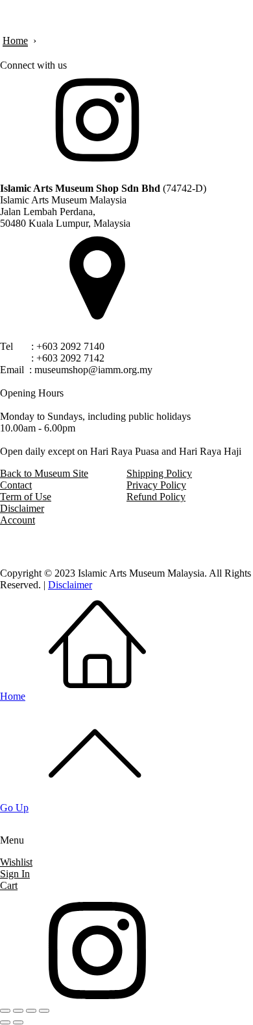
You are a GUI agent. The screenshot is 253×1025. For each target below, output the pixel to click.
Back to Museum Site (44, 473)
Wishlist (16, 862)
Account (17, 519)
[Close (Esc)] (44, 1011)
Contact (16, 484)
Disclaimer (22, 508)
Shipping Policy (159, 473)
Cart (9, 885)
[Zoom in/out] (5, 1011)
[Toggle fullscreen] (18, 1011)
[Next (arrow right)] (18, 1022)
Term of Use (25, 496)
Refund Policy (156, 496)
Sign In (15, 873)
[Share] (31, 1011)
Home (15, 40)
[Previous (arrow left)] (5, 1022)
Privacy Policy (156, 484)
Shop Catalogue (159, 873)
